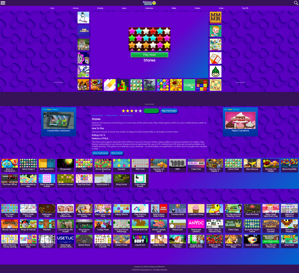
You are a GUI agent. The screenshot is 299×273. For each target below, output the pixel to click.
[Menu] (2, 3)
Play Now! (149, 54)
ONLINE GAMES (97, 115)
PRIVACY (161, 267)
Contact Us (138, 267)
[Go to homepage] (149, 3)
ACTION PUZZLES (126, 115)
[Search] (296, 3)
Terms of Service (150, 267)
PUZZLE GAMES (111, 115)
